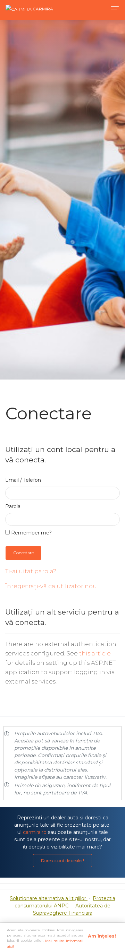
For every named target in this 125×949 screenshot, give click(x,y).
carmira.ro (35, 832)
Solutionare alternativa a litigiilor (49, 898)
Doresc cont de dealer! (62, 860)
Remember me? (31, 533)
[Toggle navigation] (113, 9)
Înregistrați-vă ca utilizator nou (51, 586)
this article (95, 653)
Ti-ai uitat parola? (30, 571)
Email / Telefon (23, 480)
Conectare (23, 552)
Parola (12, 506)
